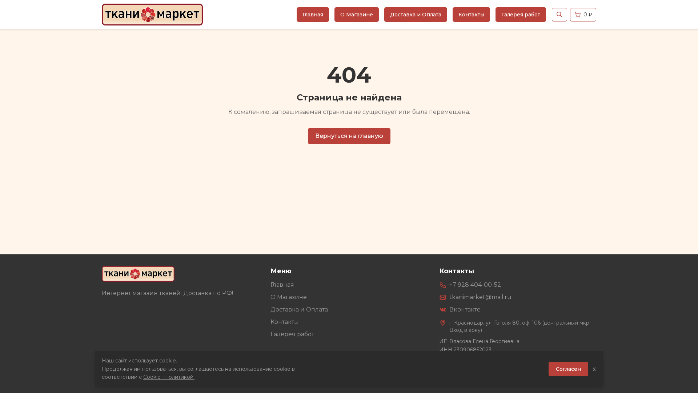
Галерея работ (520, 14)
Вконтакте (465, 309)
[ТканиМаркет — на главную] (138, 274)
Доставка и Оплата (415, 14)
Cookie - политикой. (168, 377)
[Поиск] (559, 14)
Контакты (471, 14)
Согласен (568, 369)
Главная (312, 14)
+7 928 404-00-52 (475, 284)
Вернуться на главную (349, 135)
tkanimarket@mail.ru (480, 297)
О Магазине (356, 14)
